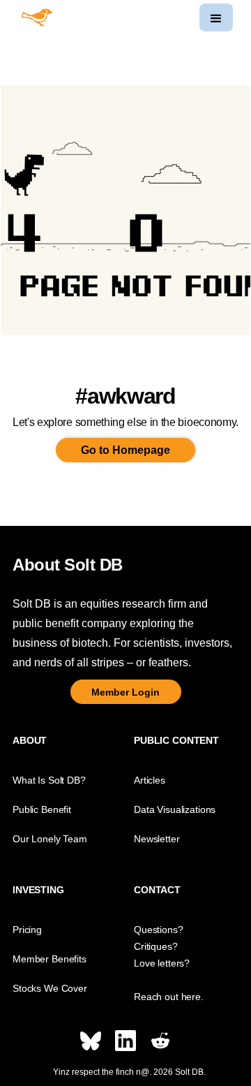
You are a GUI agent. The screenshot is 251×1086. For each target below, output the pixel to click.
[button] (216, 17)
